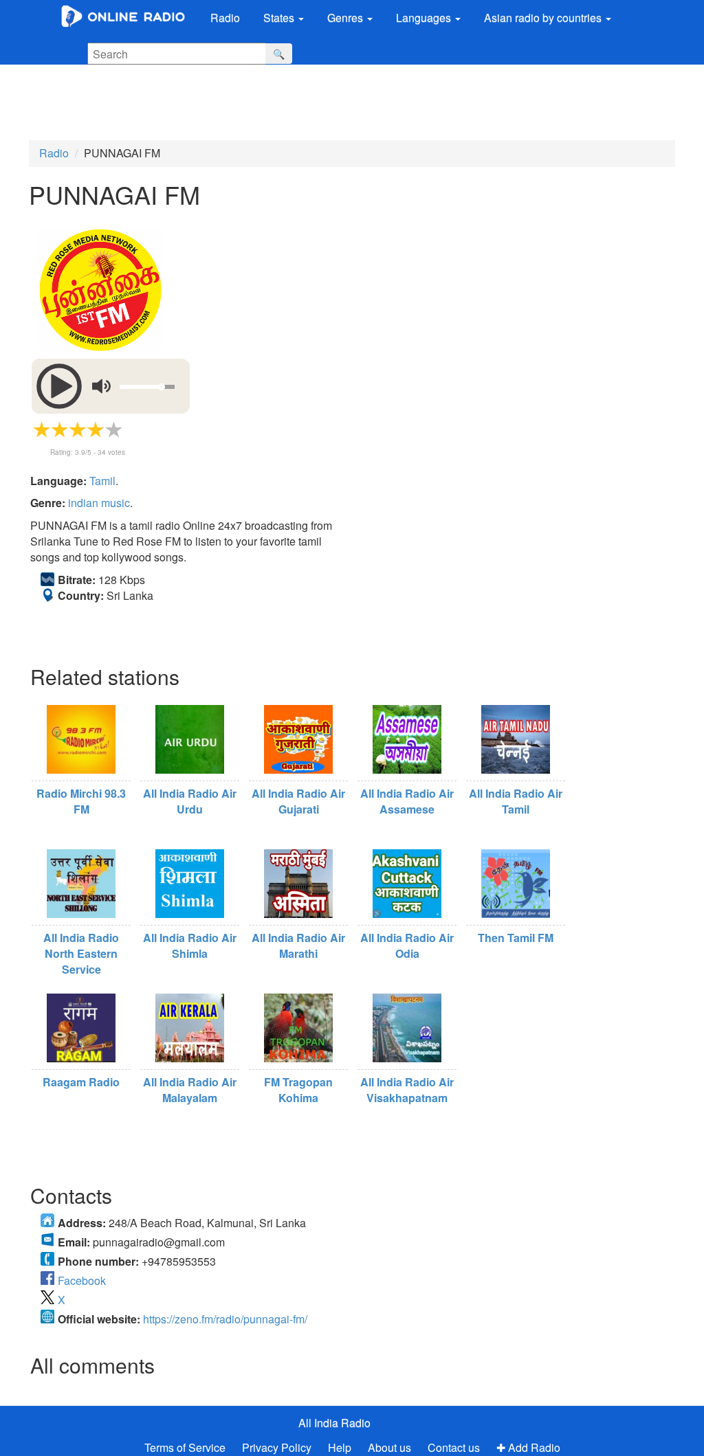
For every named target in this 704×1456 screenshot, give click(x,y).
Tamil (102, 481)
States (280, 17)
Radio (225, 17)
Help (339, 1447)
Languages (425, 17)
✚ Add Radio (528, 1447)
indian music (99, 503)
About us (389, 1447)
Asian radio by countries (544, 17)
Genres (346, 17)
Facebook (82, 1280)
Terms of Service (185, 1447)
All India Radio (334, 1423)
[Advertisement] (340, 102)
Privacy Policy (278, 1447)
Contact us (454, 1447)
